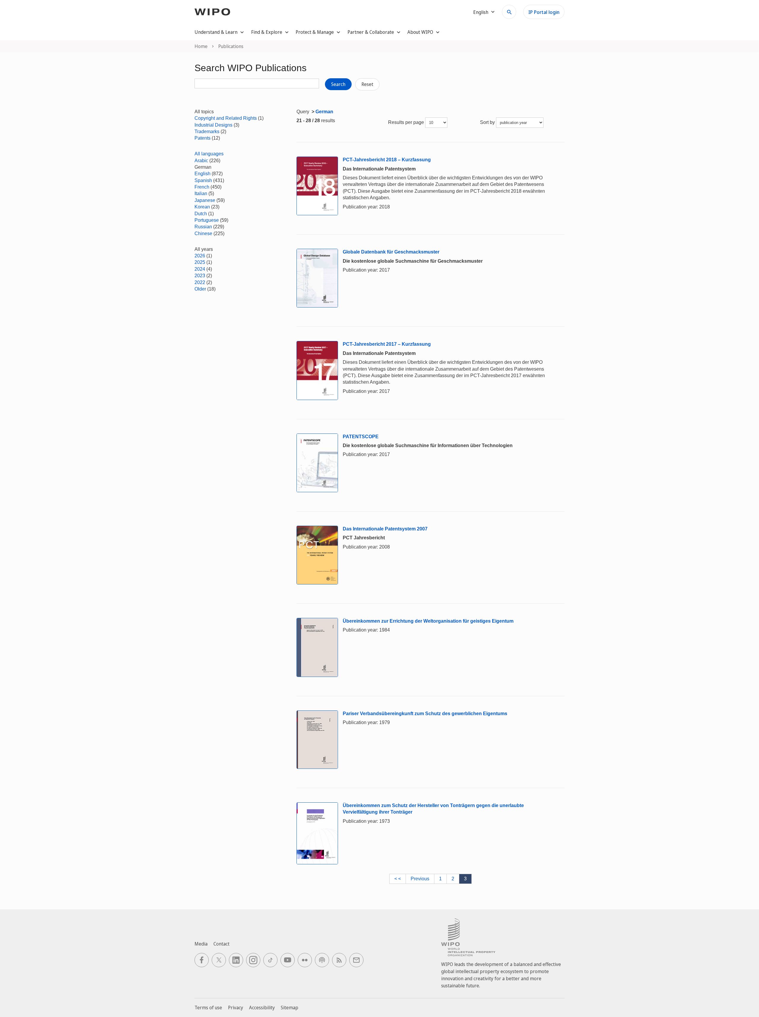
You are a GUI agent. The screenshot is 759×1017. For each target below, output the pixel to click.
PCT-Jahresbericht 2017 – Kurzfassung (387, 344)
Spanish (203, 180)
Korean (202, 206)
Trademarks (206, 131)
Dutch (200, 213)
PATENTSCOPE (361, 436)
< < (397, 878)
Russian (203, 226)
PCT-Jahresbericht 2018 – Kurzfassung (387, 159)
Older (200, 288)
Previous (420, 878)
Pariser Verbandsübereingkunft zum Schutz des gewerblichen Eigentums (425, 713)
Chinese (203, 233)
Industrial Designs (213, 124)
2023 (199, 275)
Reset (367, 84)
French (201, 186)
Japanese (204, 200)
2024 (199, 269)
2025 (199, 262)
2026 (199, 255)
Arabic (201, 160)
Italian (200, 193)
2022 (199, 282)
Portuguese (206, 220)
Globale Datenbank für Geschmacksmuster (391, 251)
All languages (209, 153)
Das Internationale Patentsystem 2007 (385, 528)
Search (338, 84)
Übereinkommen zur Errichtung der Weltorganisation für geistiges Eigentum (428, 621)
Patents (202, 138)
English (202, 173)
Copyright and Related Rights (225, 118)
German (324, 111)
